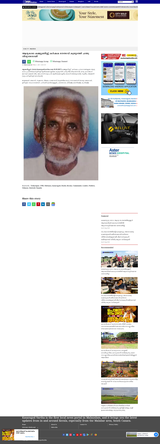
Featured (104, 216)
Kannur (72, 1)
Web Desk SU (28, 65)
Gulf (89, 1)
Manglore (81, 1)
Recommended (107, 247)
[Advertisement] (77, 34)
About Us (54, 424)
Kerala (96, 1)
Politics (33, 49)
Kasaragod (62, 1)
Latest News (51, 1)
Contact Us (83, 424)
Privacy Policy (113, 424)
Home (41, 1)
